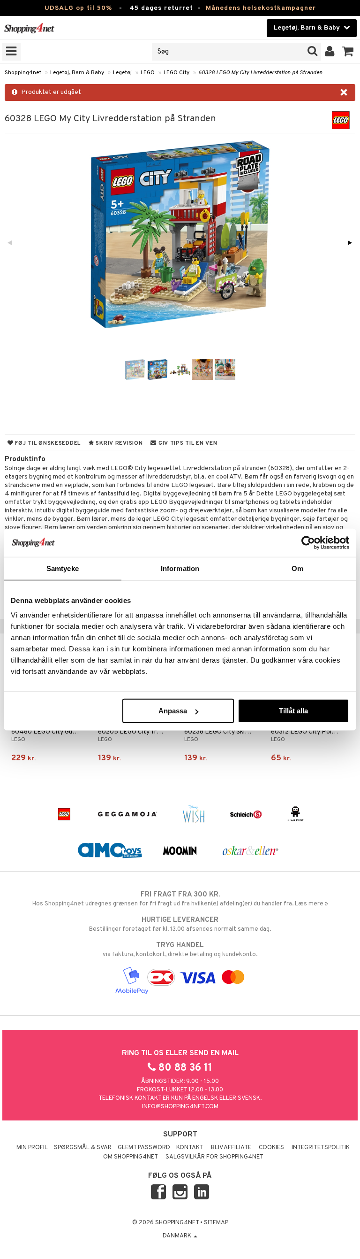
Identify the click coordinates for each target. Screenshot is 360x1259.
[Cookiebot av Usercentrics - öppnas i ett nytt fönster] (308, 542)
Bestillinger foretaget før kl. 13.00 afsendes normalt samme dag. (180, 924)
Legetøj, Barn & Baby (77, 73)
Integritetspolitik (321, 1147)
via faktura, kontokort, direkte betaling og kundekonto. (180, 949)
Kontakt (189, 1147)
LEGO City (176, 73)
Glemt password (144, 1147)
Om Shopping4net (130, 1157)
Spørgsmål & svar (83, 1147)
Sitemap (216, 1223)
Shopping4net (23, 73)
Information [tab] (180, 568)
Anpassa (172, 711)
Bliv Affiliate (231, 1147)
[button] (348, 52)
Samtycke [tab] (62, 568)
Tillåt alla (293, 711)
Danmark (178, 1236)
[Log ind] (329, 52)
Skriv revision (118, 443)
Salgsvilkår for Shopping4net (214, 1157)
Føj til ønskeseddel (47, 443)
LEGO (148, 73)
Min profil (32, 1147)
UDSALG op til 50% (78, 8)
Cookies (271, 1147)
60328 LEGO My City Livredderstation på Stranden (260, 73)
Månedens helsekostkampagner (261, 8)
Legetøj (122, 73)
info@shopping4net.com (180, 1107)
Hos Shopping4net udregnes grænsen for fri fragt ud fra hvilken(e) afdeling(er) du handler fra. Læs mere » (180, 899)
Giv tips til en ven (187, 443)
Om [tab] (297, 568)
